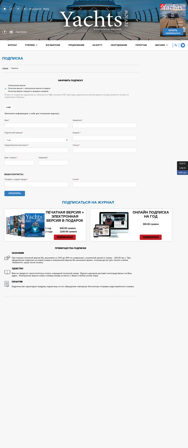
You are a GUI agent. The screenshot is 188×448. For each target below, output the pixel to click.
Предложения (76, 45)
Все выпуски (53, 45)
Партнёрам (21, 32)
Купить (173, 31)
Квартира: (43, 157)
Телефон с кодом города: (15, 179)
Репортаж (141, 45)
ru (25, 9)
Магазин (160, 45)
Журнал (12, 45)
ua (11, 9)
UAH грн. (182, 172)
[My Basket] (182, 45)
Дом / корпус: (10, 157)
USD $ (181, 167)
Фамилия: (77, 120)
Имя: (6, 120)
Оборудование (119, 45)
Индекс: (76, 133)
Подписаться (65, 237)
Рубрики (30, 45)
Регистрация (35, 9)
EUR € (181, 163)
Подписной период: (13, 133)
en (18, 9)
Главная (5, 68)
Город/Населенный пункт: (16, 145)
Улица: (76, 145)
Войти (46, 9)
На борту (97, 45)
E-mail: (75, 179)
